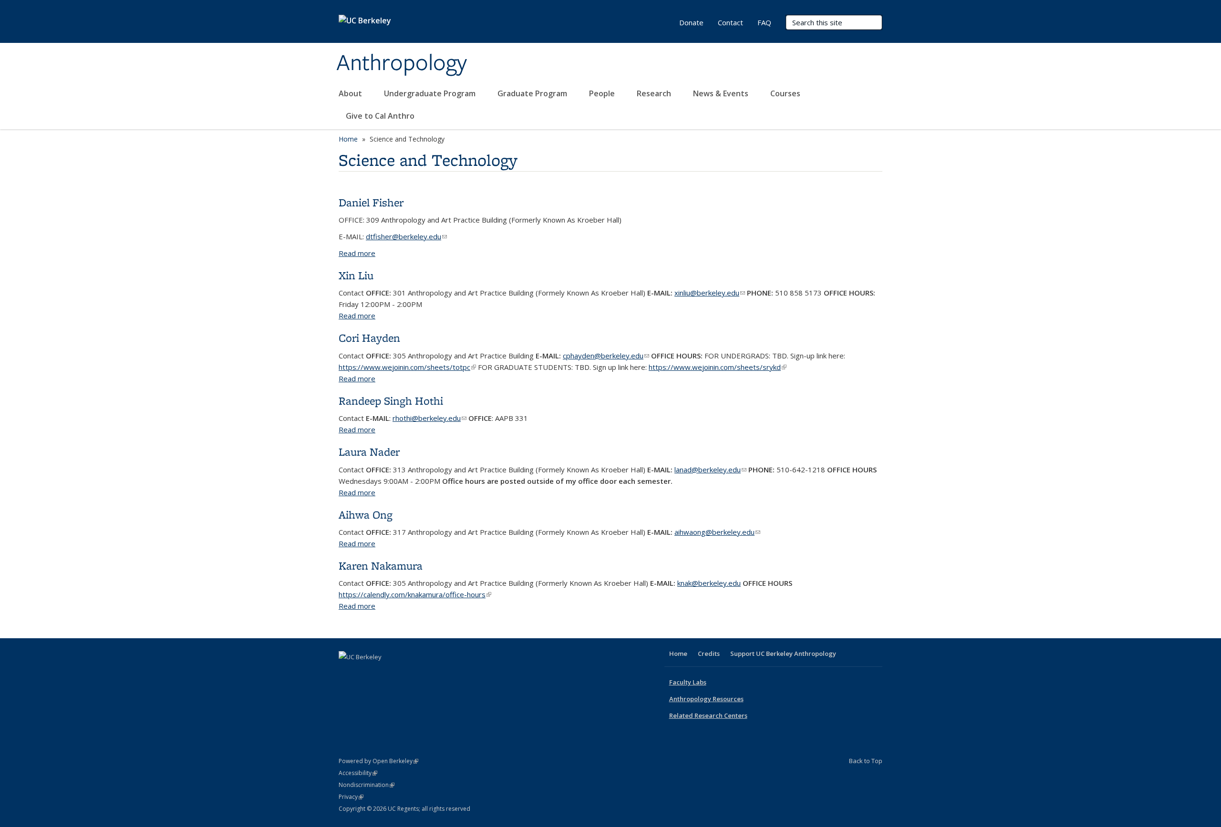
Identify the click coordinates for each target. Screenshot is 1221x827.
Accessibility (358, 773)
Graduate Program (533, 93)
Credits (709, 653)
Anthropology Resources (706, 698)
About (351, 93)
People (603, 93)
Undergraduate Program (430, 93)
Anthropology (401, 63)
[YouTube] (384, 673)
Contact (730, 22)
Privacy (351, 797)
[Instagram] (403, 673)
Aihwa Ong (366, 514)
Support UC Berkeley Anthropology (783, 653)
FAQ (764, 22)
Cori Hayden (369, 337)
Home (348, 138)
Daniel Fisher (371, 202)
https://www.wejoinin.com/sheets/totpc (407, 367)
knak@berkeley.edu (709, 583)
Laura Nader (369, 451)
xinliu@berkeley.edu (709, 292)
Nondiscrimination (366, 785)
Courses (785, 93)
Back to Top (865, 760)
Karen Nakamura (381, 565)
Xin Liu (356, 275)
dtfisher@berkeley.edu (406, 236)
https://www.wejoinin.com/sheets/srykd (717, 367)
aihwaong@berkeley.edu (717, 532)
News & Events (721, 93)
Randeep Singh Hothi (391, 400)
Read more (357, 253)
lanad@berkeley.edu (710, 469)
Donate (691, 22)
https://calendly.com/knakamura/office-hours (415, 594)
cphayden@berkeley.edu (606, 355)
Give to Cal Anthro (380, 116)
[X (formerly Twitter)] (366, 673)
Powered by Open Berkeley (378, 761)
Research (655, 93)
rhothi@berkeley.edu (429, 418)
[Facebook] (347, 673)
